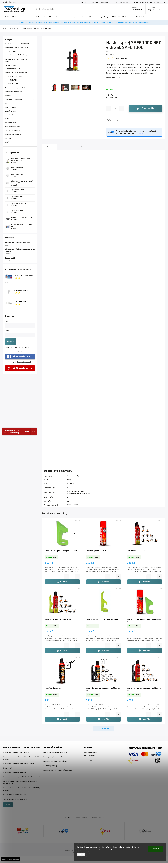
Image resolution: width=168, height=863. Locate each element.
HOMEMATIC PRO (13, 83)
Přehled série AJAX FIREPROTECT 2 (15, 799)
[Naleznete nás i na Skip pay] (63, 831)
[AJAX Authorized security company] (144, 831)
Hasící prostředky (11, 107)
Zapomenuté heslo (22, 347)
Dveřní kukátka (10, 111)
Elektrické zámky (11, 119)
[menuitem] (16, 17)
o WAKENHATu (161, 2)
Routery (8, 138)
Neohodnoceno (121, 58)
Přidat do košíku (147, 108)
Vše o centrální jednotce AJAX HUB (14, 795)
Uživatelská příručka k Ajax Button (14, 772)
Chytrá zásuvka (10, 123)
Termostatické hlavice (13, 130)
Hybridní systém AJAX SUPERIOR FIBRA (16, 60)
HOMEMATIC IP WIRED (15, 76)
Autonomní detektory (12, 127)
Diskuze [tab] (84, 147)
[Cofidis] (104, 831)
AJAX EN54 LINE (10, 65)
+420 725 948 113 (90, 756)
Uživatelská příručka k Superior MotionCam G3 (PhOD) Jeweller (21, 758)
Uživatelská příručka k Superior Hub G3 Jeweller (19, 763)
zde (111, 850)
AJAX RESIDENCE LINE (12, 69)
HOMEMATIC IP (12, 80)
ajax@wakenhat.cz (90, 752)
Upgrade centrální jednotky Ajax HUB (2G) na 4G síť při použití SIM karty (21, 782)
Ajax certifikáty (95, 2)
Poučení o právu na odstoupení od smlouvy (58, 770)
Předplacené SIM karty (13, 134)
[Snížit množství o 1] (108, 108)
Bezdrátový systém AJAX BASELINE (17, 44)
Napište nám (84, 2)
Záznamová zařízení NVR (13, 99)
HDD (6, 103)
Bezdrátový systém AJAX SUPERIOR (17, 48)
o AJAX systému (105, 2)
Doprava (115, 2)
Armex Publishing (82, 817)
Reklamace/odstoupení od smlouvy (55, 752)
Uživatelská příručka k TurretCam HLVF (19, 243)
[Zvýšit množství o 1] (121, 108)
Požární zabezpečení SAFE (14, 92)
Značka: (110, 54)
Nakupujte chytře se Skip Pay (53, 757)
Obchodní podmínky (126, 2)
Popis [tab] (49, 147)
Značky (7, 142)
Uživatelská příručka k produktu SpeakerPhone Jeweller (22, 777)
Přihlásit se (10, 341)
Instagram (96, 761)
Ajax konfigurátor (98, 817)
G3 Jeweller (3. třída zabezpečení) (19, 55)
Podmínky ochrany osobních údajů (144, 2)
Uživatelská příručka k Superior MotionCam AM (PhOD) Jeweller (21, 789)
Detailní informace (113, 77)
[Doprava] (23, 831)
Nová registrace (10, 347)
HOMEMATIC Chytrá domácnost (16, 73)
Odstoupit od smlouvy (10, 859)
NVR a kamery (12, 51)
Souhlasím (155, 849)
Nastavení (81, 855)
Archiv (8, 805)
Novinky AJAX (10, 258)
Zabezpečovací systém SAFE (15, 88)
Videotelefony (10, 115)
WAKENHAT (67, 817)
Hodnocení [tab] (66, 147)
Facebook (91, 761)
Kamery (8, 95)
